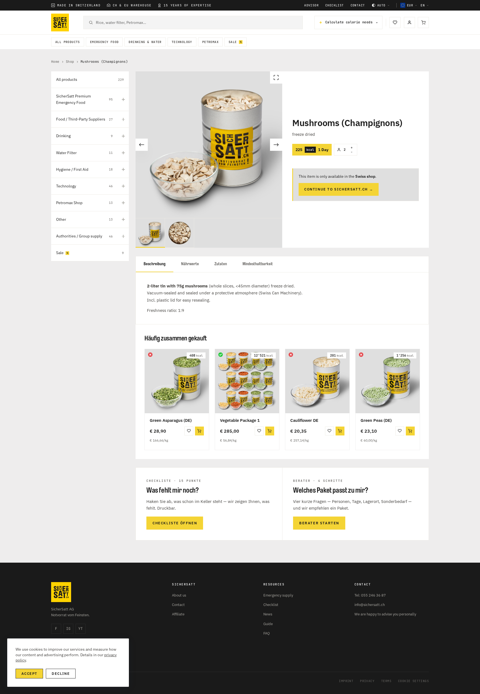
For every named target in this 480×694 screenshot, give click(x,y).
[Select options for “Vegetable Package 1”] (269, 431)
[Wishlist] (395, 22)
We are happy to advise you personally (385, 614)
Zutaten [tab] (220, 264)
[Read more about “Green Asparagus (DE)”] (199, 431)
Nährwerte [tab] (190, 264)
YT (80, 628)
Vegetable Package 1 (240, 420)
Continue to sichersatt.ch (338, 189)
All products (67, 42)
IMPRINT (346, 681)
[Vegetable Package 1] (247, 381)
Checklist (334, 5)
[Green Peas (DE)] (388, 381)
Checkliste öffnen (174, 523)
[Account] (409, 22)
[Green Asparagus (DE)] (177, 381)
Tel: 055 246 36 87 (370, 595)
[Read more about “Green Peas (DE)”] (410, 431)
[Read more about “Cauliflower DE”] (340, 431)
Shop (70, 61)
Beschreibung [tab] (155, 264)
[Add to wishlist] (188, 431)
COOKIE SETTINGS (413, 681)
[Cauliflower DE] (317, 381)
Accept (29, 673)
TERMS (386, 681)
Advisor (311, 5)
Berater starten (319, 523)
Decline (61, 673)
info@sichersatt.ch (369, 604)
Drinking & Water (145, 42)
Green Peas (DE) (376, 420)
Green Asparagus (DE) (171, 420)
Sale (233, 42)
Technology (182, 42)
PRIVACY (367, 681)
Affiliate (178, 614)
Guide (268, 624)
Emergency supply (278, 595)
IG (68, 628)
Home (55, 61)
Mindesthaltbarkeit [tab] (257, 264)
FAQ (266, 633)
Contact (358, 5)
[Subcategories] (123, 99)
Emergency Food (104, 42)
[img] (150, 354)
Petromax (210, 42)
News (267, 614)
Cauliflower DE (304, 420)
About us (179, 595)
